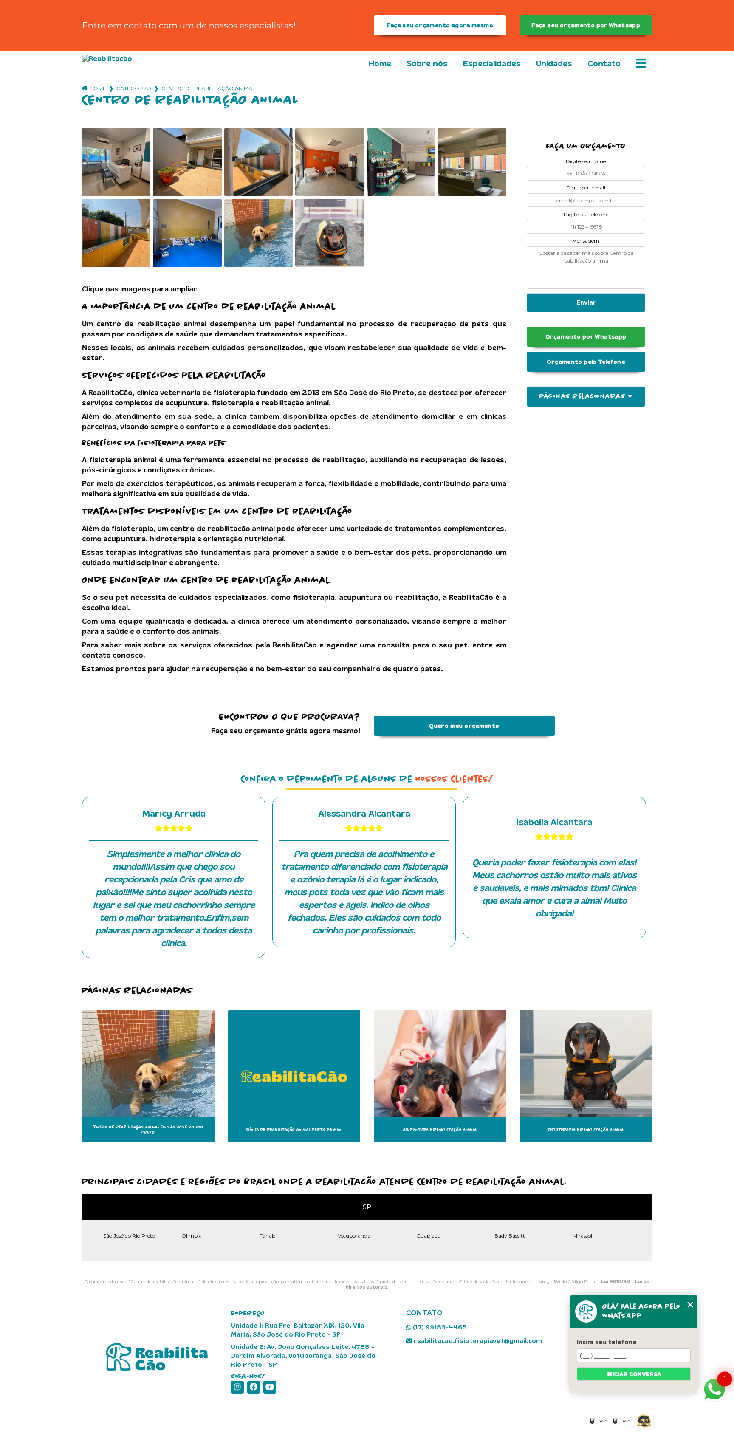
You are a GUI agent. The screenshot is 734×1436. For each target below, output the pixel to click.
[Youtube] (269, 1387)
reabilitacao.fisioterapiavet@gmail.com (477, 1340)
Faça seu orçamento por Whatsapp (585, 25)
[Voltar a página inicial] (129, 59)
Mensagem (585, 240)
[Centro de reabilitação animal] (116, 162)
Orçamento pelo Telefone (586, 362)
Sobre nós (427, 63)
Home (380, 63)
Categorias (133, 88)
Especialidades (492, 63)
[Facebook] (253, 1387)
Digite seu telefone (586, 214)
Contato (604, 63)
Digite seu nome (586, 161)
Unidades (554, 63)
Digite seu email (585, 187)
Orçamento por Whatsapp (585, 337)
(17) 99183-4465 (439, 1327)
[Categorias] (641, 64)
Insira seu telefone (607, 1342)
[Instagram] (237, 1387)
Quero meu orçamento (464, 726)
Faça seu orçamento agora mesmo (440, 25)
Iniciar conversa (633, 1374)
